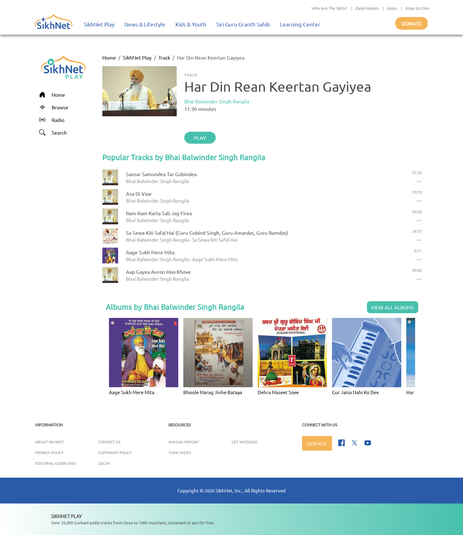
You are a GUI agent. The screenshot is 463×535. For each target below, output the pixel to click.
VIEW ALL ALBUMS (392, 307)
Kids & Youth (190, 24)
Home (109, 57)
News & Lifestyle (144, 24)
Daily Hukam (367, 8)
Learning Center (300, 24)
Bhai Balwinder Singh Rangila (216, 101)
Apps (392, 8)
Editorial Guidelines (55, 463)
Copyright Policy (115, 452)
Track (164, 57)
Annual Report (184, 441)
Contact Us (109, 441)
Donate (411, 23)
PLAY (200, 138)
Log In (104, 463)
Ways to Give (417, 8)
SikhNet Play (99, 24)
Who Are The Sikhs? (329, 8)
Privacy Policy (49, 452)
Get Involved (245, 441)
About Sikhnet (49, 441)
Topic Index (180, 452)
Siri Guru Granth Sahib (243, 24)
